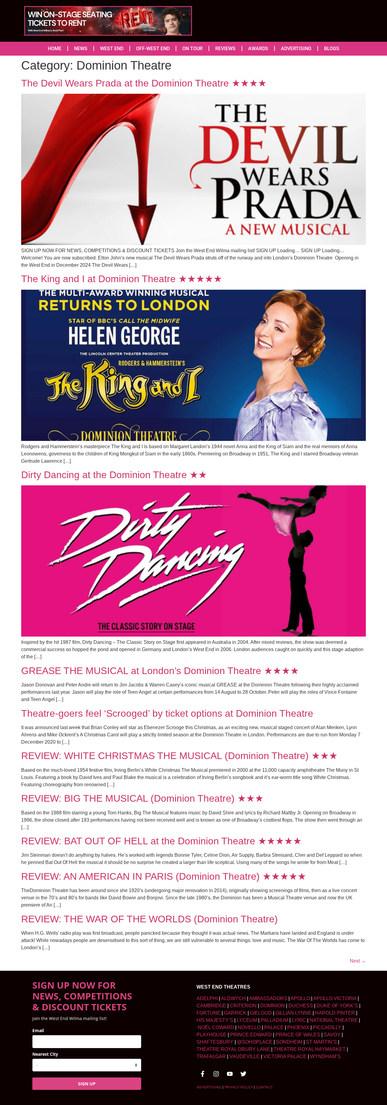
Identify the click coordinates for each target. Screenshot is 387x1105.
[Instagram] (216, 1074)
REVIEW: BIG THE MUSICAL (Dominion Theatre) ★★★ (142, 798)
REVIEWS (225, 48)
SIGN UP (87, 1084)
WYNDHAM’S (325, 1056)
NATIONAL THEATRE (334, 1020)
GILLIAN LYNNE (293, 1012)
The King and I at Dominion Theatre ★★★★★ (121, 278)
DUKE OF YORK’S (337, 1005)
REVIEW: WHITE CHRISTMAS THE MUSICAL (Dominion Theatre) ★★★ (179, 755)
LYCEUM (247, 1020)
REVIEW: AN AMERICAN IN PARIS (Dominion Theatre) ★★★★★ (163, 876)
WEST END (111, 48)
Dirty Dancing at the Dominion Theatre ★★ (114, 474)
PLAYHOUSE (211, 1034)
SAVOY (332, 1034)
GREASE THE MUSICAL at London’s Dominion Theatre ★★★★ (160, 670)
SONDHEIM (289, 1042)
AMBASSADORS (268, 998)
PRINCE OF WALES (297, 1034)
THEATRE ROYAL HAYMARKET (310, 1049)
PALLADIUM (274, 1020)
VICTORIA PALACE (285, 1056)
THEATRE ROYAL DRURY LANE (233, 1049)
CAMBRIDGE (211, 1005)
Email (38, 1030)
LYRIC (299, 1020)
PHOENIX (298, 1027)
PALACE (274, 1027)
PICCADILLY (327, 1027)
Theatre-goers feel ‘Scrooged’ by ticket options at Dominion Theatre (167, 713)
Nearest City (45, 1054)
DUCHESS (300, 1005)
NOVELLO (249, 1027)
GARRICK (235, 1012)
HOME (54, 48)
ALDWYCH (233, 998)
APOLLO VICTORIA (334, 998)
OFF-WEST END (153, 48)
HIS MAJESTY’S (215, 1020)
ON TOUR (192, 48)
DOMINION (272, 1005)
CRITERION (243, 1005)
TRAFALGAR (211, 1056)
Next (358, 960)
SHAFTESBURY (215, 1042)
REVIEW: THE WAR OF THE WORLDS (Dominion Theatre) (149, 919)
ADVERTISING (296, 48)
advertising (209, 1087)
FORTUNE (208, 1012)
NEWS (80, 48)
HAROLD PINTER (335, 1012)
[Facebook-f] (203, 1074)
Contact (264, 1087)
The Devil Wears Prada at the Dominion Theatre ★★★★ (144, 83)
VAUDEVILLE (244, 1056)
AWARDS (258, 48)
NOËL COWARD (216, 1027)
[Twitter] (243, 1074)
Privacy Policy (239, 1087)
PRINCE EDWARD (251, 1034)
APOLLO (300, 998)
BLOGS (331, 48)
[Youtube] (230, 1074)
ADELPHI (207, 998)
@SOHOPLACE (254, 1042)
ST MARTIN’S (321, 1042)
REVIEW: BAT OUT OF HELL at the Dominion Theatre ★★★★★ (161, 841)
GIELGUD (261, 1012)
